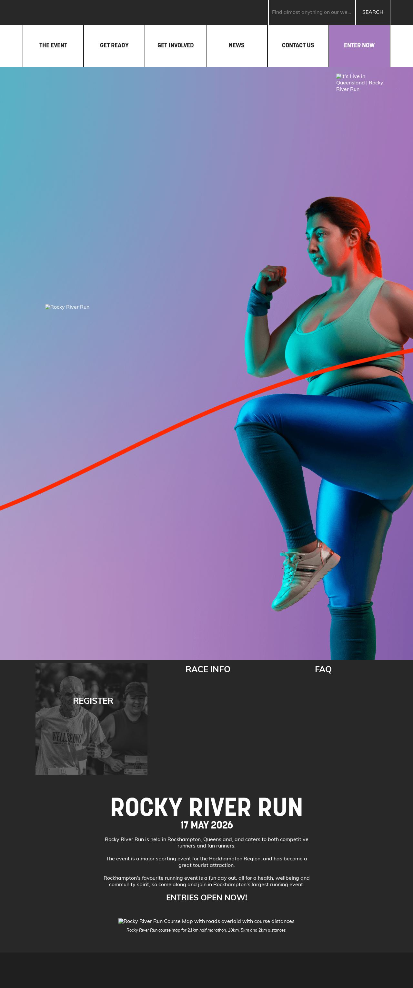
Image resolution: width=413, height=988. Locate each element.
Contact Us (298, 45)
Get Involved (175, 45)
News (237, 45)
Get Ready (114, 45)
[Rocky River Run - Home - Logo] (71, 12)
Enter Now (359, 45)
